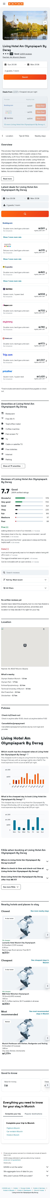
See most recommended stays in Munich (39, 1012)
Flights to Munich (13, 1128)
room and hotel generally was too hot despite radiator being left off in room (25, 553)
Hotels (15, 1188)
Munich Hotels (39, 1190)
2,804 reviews (26, 54)
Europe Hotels (25, 1188)
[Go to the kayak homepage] (15, 3)
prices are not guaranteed (12, 1160)
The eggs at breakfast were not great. (19, 558)
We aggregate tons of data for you (18, 1171)
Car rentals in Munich (15, 1131)
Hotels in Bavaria (8, 1190)
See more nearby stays (40, 911)
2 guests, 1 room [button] (12, 71)
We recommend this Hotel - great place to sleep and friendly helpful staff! (23, 541)
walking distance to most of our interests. (20, 531)
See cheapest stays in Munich (40, 961)
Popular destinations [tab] (33, 1114)
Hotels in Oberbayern (24, 1190)
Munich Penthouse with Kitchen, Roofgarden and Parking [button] (24, 1043)
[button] (4, 3)
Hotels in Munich (13, 1135)
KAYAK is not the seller (13, 1167)
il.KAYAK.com (6, 1188)
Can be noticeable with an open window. (20, 562)
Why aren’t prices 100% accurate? (18, 1175)
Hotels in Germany (39, 1188)
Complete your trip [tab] (13, 1114)
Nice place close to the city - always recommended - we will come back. (23, 535)
